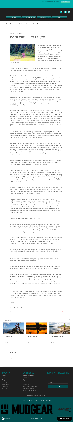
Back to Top (7, 418)
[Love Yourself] (13, 328)
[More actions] (62, 33)
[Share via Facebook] (10, 307)
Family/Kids (48, 23)
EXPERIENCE (28, 373)
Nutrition (21, 23)
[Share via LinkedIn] (17, 307)
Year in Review (32, 337)
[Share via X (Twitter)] (14, 307)
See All (68, 320)
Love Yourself (9, 337)
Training (28, 23)
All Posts (5, 23)
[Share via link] (21, 307)
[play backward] (3, 409)
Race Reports (13, 23)
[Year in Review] (36, 328)
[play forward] (69, 409)
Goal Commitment (57, 337)
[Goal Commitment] (59, 328)
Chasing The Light (37, 23)
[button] (68, 23)
